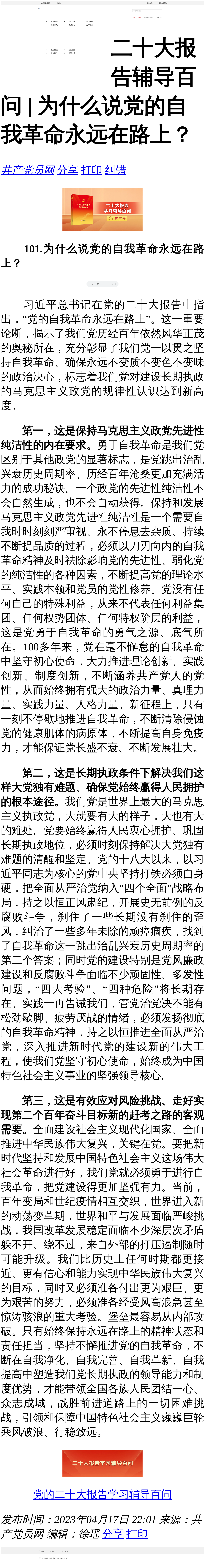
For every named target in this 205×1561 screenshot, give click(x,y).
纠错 (115, 170)
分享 (67, 170)
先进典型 (72, 25)
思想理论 (54, 21)
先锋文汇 (72, 53)
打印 (91, 170)
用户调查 (65, 1551)
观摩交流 (89, 25)
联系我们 (53, 1551)
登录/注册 (149, 3)
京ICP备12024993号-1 (60, 1558)
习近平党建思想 (148, 17)
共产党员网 (27, 170)
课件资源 (54, 50)
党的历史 (72, 21)
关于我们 (41, 1551)
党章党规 (54, 25)
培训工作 (89, 21)
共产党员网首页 (45, 3)
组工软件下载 (163, 3)
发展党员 (159, 17)
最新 (133, 17)
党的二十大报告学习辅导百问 (102, 1494)
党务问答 (72, 50)
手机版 (59, 3)
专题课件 (54, 53)
